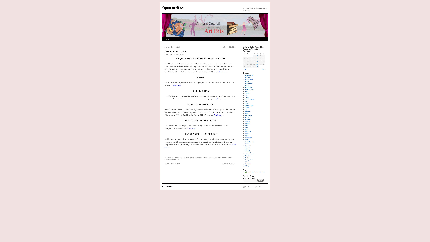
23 (257, 64)
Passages (247, 133)
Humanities (248, 119)
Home (167, 39)
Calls (200, 158)
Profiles (247, 144)
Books (197, 158)
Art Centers (248, 77)
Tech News (248, 156)
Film (246, 109)
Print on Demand (249, 142)
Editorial (247, 103)
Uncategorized (248, 160)
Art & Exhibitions (185, 158)
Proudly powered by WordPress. (254, 187)
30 (257, 67)
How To (247, 117)
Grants (246, 113)
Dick (182, 54)
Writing (247, 166)
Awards (247, 85)
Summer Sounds (249, 154)
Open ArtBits (172, 7)
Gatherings (248, 111)
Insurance (247, 121)
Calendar (247, 93)
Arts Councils (248, 83)
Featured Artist (249, 105)
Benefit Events (249, 87)
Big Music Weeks (249, 89)
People (246, 135)
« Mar (244, 69)
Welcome (247, 162)
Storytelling (248, 152)
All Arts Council (260, 172)
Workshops (248, 164)
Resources (247, 146)
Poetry (224, 158)
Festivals (210, 158)
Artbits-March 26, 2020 (172, 47)
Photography (248, 137)
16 (257, 61)
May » (263, 69)
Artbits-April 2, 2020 (229, 47)
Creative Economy (250, 99)
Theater (229, 158)
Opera (246, 129)
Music (215, 158)
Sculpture (247, 148)
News (220, 158)
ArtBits (192, 158)
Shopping (247, 150)
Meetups (247, 123)
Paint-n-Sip (248, 131)
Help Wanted (248, 115)
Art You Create (249, 79)
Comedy (247, 97)
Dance (205, 158)
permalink (176, 160)
